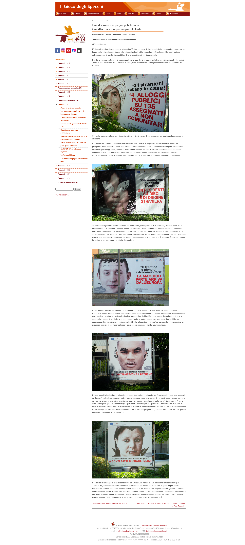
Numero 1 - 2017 (64, 84)
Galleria (159, 14)
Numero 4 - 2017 (64, 71)
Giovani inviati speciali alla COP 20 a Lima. (74, 125)
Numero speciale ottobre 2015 (68, 100)
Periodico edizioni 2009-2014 (68, 182)
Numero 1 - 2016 (64, 96)
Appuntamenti (93, 14)
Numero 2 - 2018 (64, 63)
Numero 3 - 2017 (64, 76)
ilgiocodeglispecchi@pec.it (156, 531)
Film (119, 14)
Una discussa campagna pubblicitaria (69, 131)
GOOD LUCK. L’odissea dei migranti (71, 150)
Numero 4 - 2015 (64, 166)
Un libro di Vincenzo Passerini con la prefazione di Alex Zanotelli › (166, 504)
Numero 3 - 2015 (64, 170)
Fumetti (131, 14)
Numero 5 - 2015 (64, 104)
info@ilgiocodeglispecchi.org (127, 531)
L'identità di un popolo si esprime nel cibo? (74, 160)
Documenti (173, 14)
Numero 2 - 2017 (64, 80)
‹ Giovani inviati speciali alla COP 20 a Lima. (110, 503)
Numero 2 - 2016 (64, 92)
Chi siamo (63, 14)
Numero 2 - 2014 (64, 174)
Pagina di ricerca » (62, 195)
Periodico (145, 14)
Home (94, 21)
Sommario (138, 503)
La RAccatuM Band (68, 155)
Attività (77, 14)
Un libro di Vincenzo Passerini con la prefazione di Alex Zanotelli (74, 137)
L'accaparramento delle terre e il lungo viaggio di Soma (72, 112)
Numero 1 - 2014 (64, 178)
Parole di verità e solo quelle (71, 108)
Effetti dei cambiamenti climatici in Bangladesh (73, 119)
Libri (108, 14)
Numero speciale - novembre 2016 (70, 88)
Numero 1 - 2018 (64, 67)
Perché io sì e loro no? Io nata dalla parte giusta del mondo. (73, 144)
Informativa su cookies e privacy (154, 525)
